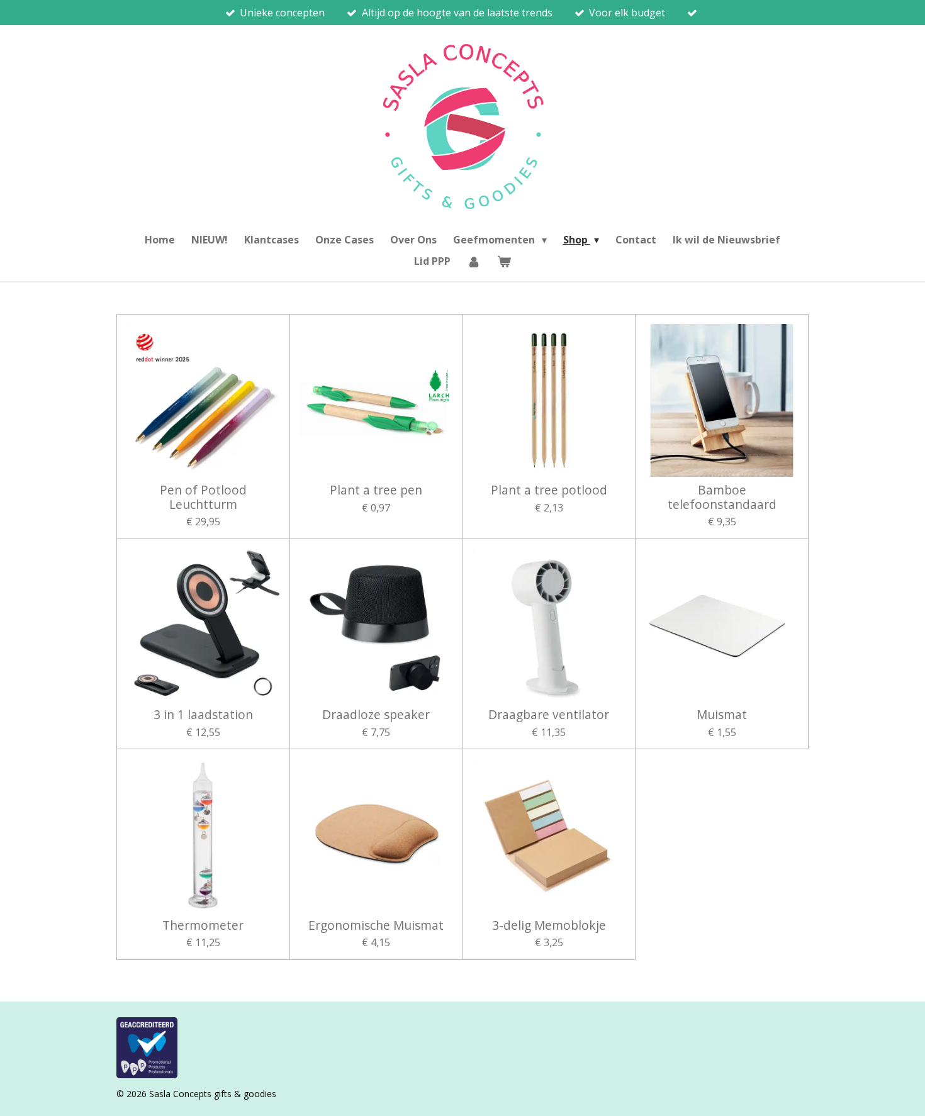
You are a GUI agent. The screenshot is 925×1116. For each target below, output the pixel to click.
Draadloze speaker (376, 715)
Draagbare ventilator (548, 715)
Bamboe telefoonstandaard (722, 497)
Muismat (722, 715)
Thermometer (203, 925)
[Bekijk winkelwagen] (504, 261)
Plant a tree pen (376, 490)
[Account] (474, 261)
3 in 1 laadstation (203, 715)
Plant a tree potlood (549, 490)
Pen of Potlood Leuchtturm (203, 497)
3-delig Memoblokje (549, 925)
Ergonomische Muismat (376, 925)
